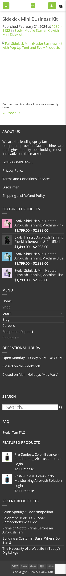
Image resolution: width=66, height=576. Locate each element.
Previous (11, 113)
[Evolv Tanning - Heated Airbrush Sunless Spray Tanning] (33, 5)
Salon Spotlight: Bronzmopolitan (27, 512)
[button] (6, 5)
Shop (6, 307)
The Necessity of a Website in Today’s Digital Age (31, 550)
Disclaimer (10, 187)
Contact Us (10, 338)
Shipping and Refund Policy (23, 195)
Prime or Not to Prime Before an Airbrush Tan (27, 530)
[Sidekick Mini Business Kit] (33, 68)
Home (7, 301)
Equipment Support (17, 331)
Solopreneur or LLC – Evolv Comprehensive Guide (23, 520)
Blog (5, 319)
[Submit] (61, 407)
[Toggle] (62, 313)
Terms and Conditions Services (26, 179)
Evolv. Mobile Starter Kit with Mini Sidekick (30, 32)
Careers (8, 325)
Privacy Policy (13, 170)
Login (18, 464)
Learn (7, 313)
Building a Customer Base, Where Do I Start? (32, 540)
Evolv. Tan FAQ (13, 432)
